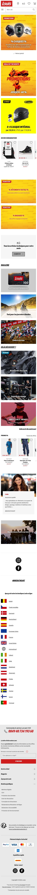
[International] (4, 649)
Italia (10, 661)
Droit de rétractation (7, 798)
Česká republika (13, 607)
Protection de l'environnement (10, 810)
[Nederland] (4, 666)
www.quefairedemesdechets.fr (18, 829)
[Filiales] (18, 3)
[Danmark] (4, 613)
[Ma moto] (23, 3)
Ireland (11, 655)
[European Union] (4, 631)
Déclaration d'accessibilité (9, 807)
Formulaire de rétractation (9, 801)
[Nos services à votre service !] (18, 532)
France (11, 637)
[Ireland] (4, 655)
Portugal (11, 703)
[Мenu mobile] (2, 9)
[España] (4, 625)
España (11, 625)
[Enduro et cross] (18, 332)
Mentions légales (6, 789)
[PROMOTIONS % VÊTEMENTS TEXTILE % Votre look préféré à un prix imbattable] (18, 191)
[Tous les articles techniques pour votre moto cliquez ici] (18, 247)
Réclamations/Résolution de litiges (12, 804)
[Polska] (4, 678)
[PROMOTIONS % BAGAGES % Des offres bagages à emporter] (18, 217)
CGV (3, 792)
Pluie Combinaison (9, 460)
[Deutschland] (4, 619)
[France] (4, 637)
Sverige (11, 691)
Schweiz (11, 685)
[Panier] (34, 3)
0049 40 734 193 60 (20, 731)
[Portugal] (4, 702)
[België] (4, 601)
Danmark (11, 613)
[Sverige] (4, 690)
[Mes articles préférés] (29, 3)
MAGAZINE (5, 265)
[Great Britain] (4, 643)
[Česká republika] (4, 607)
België (10, 601)
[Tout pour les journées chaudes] (18, 306)
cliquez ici (17, 254)
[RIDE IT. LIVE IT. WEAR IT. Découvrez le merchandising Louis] (18, 414)
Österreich (12, 673)
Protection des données (8, 795)
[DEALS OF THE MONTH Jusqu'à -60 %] (18, 78)
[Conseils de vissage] (18, 388)
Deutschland (12, 619)
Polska (11, 679)
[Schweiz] (4, 684)
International (13, 649)
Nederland (12, 667)
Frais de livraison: (6, 887)
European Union (13, 631)
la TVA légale (21, 885)
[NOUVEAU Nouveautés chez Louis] (18, 362)
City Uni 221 (25, 163)
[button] (34, 9)
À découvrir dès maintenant (27, 429)
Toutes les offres (31, 436)
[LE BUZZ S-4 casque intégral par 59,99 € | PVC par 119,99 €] (18, 115)
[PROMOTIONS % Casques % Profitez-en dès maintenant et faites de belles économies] (18, 32)
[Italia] (4, 661)
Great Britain (12, 643)
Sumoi (11, 697)
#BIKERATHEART (18, 581)
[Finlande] (4, 696)
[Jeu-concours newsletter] (18, 280)
